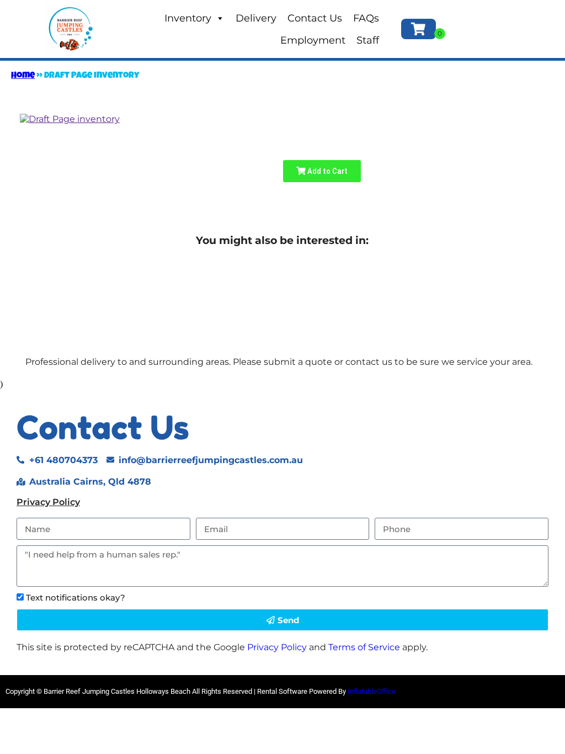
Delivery (256, 18)
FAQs (366, 18)
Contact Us (314, 18)
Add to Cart (327, 171)
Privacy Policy (48, 502)
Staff (367, 40)
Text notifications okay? (75, 597)
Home (23, 76)
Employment (312, 40)
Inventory (187, 18)
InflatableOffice (372, 691)
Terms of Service (364, 647)
